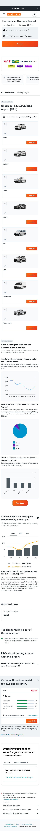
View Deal (32, 142)
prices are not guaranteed (10, 799)
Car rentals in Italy (27, 824)
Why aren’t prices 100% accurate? (16, 813)
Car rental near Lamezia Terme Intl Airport (19, 777)
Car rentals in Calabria (10, 826)
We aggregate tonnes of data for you (17, 809)
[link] (20, 503)
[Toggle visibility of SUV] (15, 445)
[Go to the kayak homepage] (14, 14)
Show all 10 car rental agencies (12, 735)
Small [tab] (13, 533)
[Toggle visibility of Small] (16, 442)
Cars (17, 824)
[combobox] (8, 25)
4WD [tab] (21, 533)
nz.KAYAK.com (10, 824)
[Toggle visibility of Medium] (17, 448)
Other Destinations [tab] (21, 762)
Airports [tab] (7, 762)
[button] (37, 8)
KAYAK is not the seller (11, 806)
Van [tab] (27, 533)
